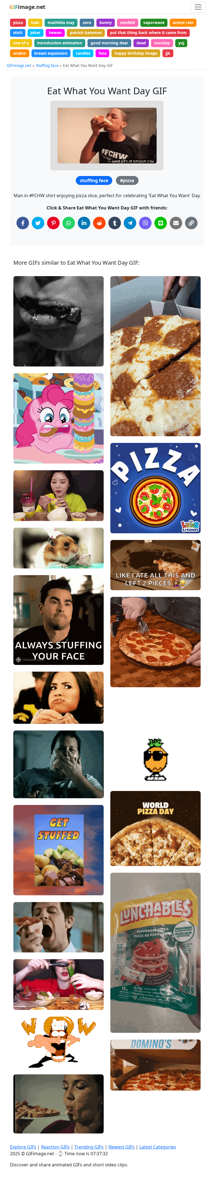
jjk (168, 53)
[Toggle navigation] (198, 7)
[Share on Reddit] (99, 223)
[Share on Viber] (145, 223)
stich (17, 32)
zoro (87, 22)
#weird (24, 1127)
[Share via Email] (176, 223)
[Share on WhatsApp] (68, 223)
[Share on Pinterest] (53, 223)
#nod (23, 658)
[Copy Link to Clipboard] (191, 223)
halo (35, 22)
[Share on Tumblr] (114, 223)
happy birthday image (136, 53)
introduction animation (59, 42)
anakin (19, 53)
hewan (55, 32)
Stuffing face (47, 65)
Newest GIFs (121, 1147)
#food (23, 514)
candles (83, 53)
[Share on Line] (160, 223)
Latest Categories (157, 1147)
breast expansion (50, 53)
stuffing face (94, 180)
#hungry (25, 360)
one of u (21, 42)
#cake (23, 562)
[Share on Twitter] (38, 223)
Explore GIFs (23, 1147)
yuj (181, 42)
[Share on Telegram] (130, 223)
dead (141, 42)
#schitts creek (31, 649)
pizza (18, 22)
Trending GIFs (89, 1147)
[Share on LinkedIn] (84, 223)
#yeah (24, 639)
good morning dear (109, 42)
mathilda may (61, 22)
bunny (105, 22)
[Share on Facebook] (22, 223)
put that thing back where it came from (148, 32)
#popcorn (27, 717)
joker (35, 32)
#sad (22, 350)
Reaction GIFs (55, 1147)
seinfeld (127, 22)
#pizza (127, 180)
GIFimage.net (19, 65)
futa (102, 53)
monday (162, 42)
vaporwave (153, 22)
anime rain (183, 22)
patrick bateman (86, 32)
